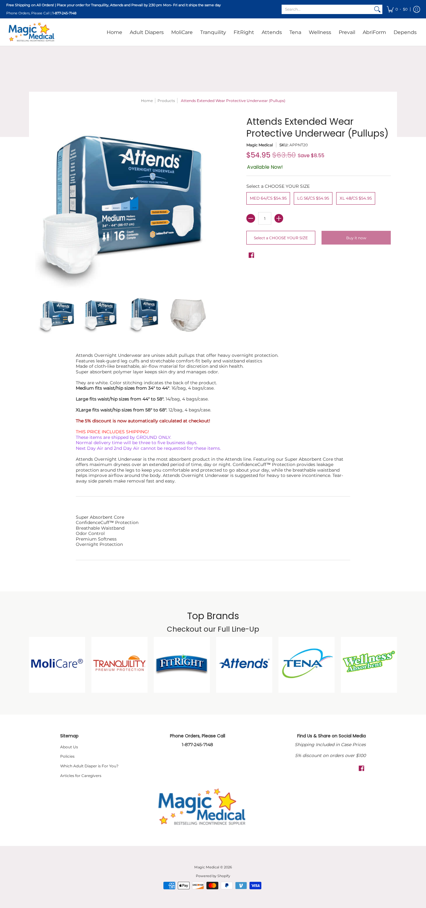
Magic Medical (259, 145)
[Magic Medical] (31, 32)
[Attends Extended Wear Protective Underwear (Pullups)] (57, 315)
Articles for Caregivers (80, 775)
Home (147, 100)
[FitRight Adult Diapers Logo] (182, 665)
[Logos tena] (306, 665)
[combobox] (327, 9)
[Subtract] (250, 218)
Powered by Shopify (213, 876)
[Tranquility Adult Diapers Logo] (119, 665)
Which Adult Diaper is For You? (89, 766)
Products (166, 100)
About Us (69, 747)
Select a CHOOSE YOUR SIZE (278, 186)
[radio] (268, 199)
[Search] (377, 9)
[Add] (278, 218)
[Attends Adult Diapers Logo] (244, 665)
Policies (67, 756)
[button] (397, 9)
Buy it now (356, 237)
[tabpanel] (213, 461)
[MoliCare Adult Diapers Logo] (57, 665)
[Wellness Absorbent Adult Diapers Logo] (369, 665)
